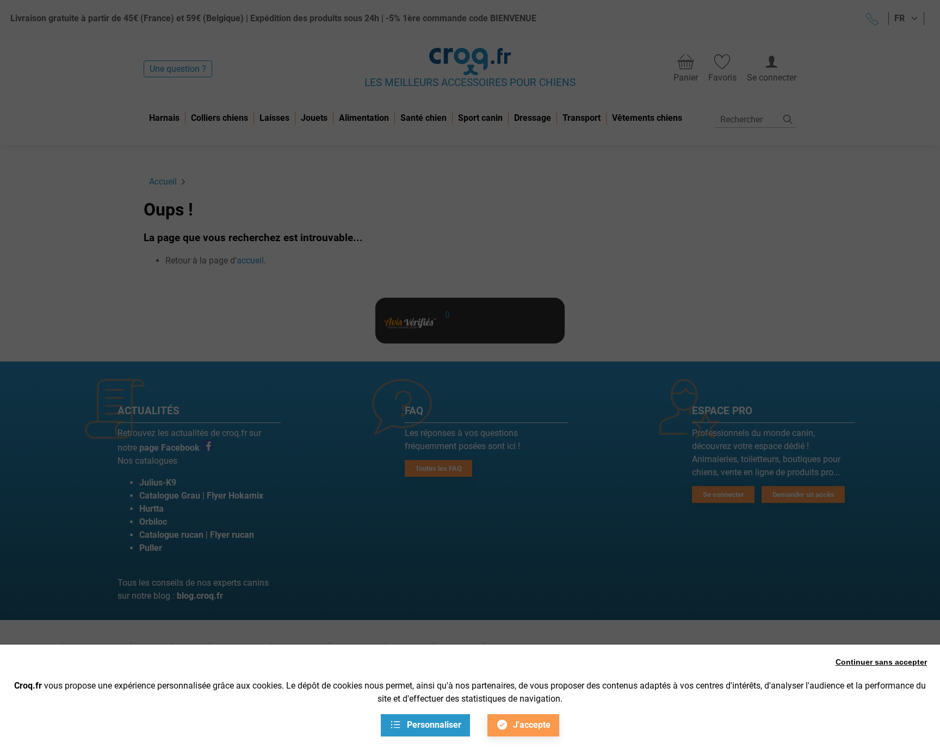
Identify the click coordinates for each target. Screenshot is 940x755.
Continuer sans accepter (881, 662)
